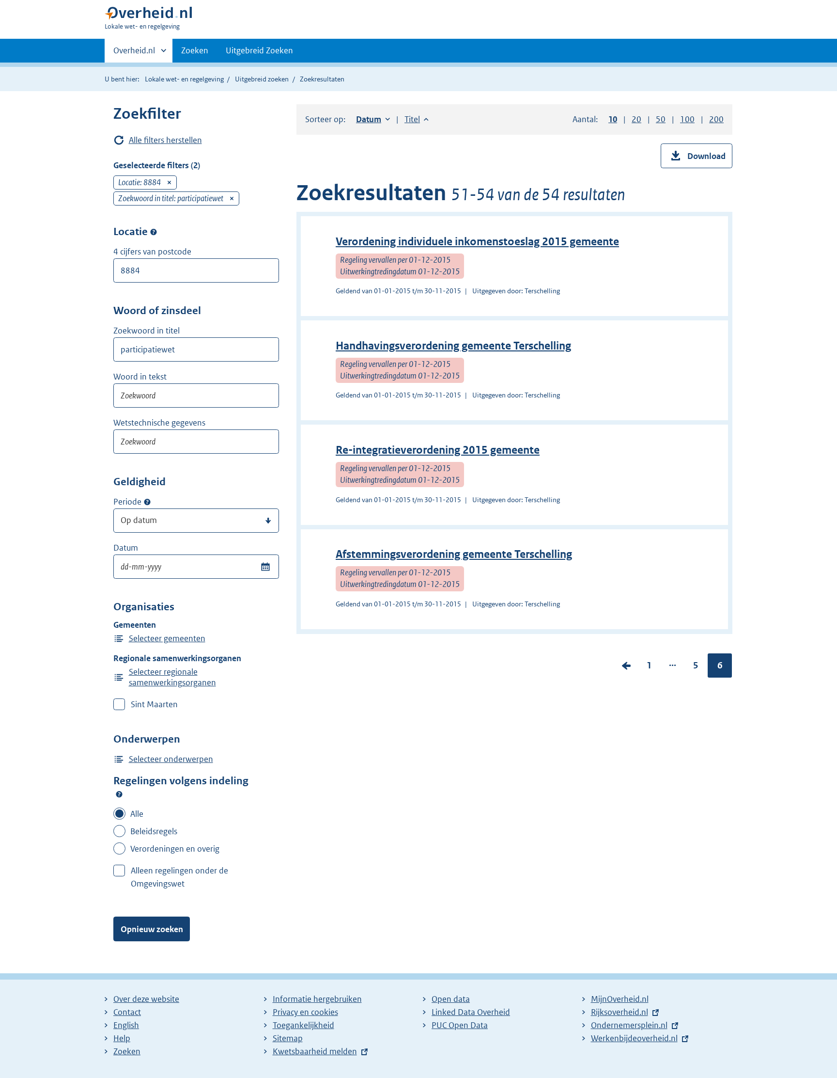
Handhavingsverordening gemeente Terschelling (453, 345)
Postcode (153, 231)
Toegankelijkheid (303, 1025)
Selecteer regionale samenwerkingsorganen (172, 677)
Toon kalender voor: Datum (265, 566)
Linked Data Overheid (471, 1012)
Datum (125, 547)
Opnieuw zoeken (152, 929)
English (126, 1025)
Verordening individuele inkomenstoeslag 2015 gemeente (477, 241)
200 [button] (716, 119)
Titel (416, 119)
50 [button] (661, 119)
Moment (147, 502)
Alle (136, 813)
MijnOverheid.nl (620, 999)
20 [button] (636, 119)
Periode (127, 501)
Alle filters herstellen (165, 140)
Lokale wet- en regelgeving (184, 79)
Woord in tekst (140, 376)
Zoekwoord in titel (146, 330)
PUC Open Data (460, 1025)
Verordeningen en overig (174, 848)
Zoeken (194, 50)
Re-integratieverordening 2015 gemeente (438, 450)
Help (121, 1038)
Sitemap (288, 1038)
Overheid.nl (134, 54)
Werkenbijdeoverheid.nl (634, 1038)
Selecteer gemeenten (167, 638)
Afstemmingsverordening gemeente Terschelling (454, 554)
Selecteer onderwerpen (171, 759)
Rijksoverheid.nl (619, 1012)
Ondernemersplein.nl (629, 1025)
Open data (451, 999)
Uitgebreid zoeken (262, 79)
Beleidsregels (153, 831)
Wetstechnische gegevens (159, 422)
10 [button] (612, 119)
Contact (127, 1012)
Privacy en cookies (305, 1012)
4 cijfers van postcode (152, 251)
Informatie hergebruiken (317, 999)
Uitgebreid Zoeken (259, 50)
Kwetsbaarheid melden (315, 1051)
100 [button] (687, 119)
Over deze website (146, 999)
